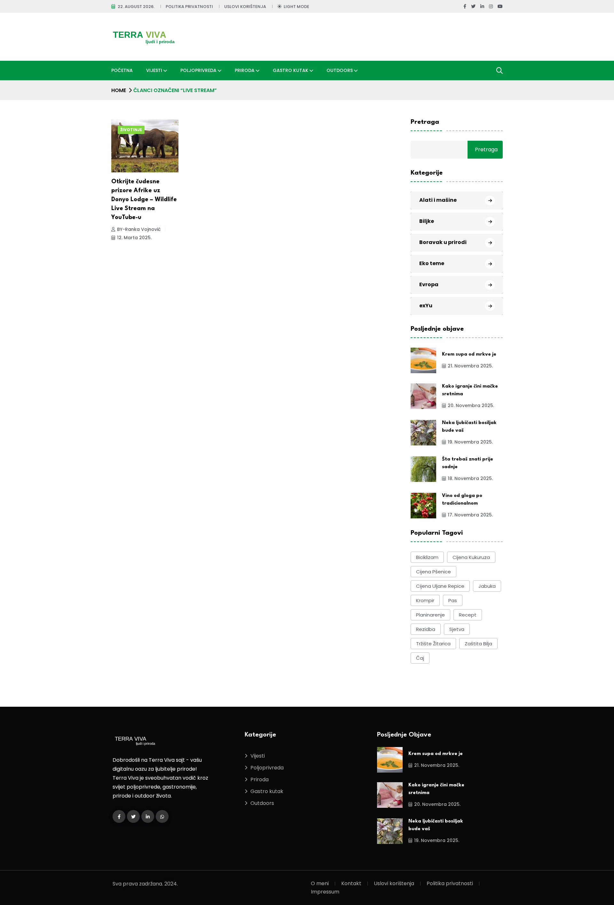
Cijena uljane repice (440, 586)
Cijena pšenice (433, 571)
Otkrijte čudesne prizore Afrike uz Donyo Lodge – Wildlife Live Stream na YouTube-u (144, 199)
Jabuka (487, 586)
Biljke (426, 221)
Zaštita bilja (478, 643)
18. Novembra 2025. (470, 478)
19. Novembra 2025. (470, 442)
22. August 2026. (136, 7)
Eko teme (431, 263)
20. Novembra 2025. (471, 405)
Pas (452, 600)
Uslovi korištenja (245, 7)
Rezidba (425, 629)
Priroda (245, 70)
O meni (320, 883)
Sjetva (456, 629)
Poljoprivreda (198, 70)
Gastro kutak (290, 70)
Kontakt (351, 883)
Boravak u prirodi (443, 242)
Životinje (131, 129)
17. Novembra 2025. (470, 515)
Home (118, 90)
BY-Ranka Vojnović (139, 229)
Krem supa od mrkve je (469, 354)
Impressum (325, 891)
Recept (467, 614)
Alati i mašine (438, 200)
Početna (122, 70)
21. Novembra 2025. (470, 366)
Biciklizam (427, 557)
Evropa (428, 284)
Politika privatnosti (189, 7)
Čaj (420, 658)
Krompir (425, 600)
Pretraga (425, 122)
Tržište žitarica (433, 643)
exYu (425, 305)
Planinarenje (430, 614)
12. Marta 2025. (134, 237)
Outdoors (340, 70)
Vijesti (154, 70)
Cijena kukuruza (471, 557)
